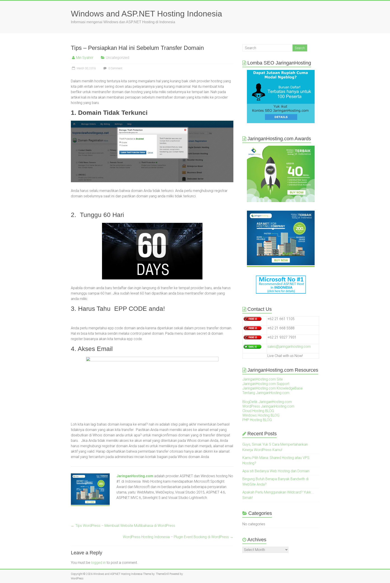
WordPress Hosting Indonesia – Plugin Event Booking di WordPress (178, 537)
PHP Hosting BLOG (257, 420)
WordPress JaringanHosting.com (268, 406)
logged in (98, 562)
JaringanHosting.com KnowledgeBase (272, 388)
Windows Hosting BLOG (260, 415)
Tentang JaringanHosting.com (265, 393)
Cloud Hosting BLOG (258, 411)
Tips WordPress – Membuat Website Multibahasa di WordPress (123, 525)
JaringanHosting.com (134, 476)
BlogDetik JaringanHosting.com (267, 402)
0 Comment (115, 68)
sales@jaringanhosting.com (289, 346)
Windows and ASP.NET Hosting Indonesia (146, 13)
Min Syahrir (84, 57)
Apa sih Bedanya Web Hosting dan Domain (275, 471)
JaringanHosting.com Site (262, 379)
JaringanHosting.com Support (265, 384)
